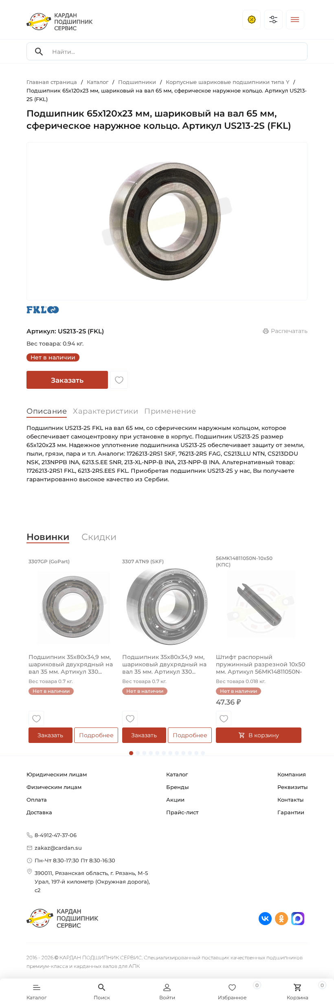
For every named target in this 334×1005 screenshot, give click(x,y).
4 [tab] (151, 753)
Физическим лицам (53, 787)
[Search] (39, 51)
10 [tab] (190, 753)
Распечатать (289, 331)
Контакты (290, 799)
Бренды (177, 787)
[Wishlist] (119, 380)
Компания (291, 774)
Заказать (67, 380)
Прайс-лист (182, 812)
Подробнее (96, 735)
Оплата (36, 799)
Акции (175, 799)
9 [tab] (183, 753)
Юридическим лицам (56, 774)
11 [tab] (196, 753)
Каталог (177, 774)
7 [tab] (170, 753)
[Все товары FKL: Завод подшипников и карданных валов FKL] (42, 309)
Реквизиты (292, 787)
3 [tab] (144, 753)
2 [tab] (138, 753)
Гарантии (290, 812)
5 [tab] (157, 753)
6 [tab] (164, 753)
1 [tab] (131, 753)
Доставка (39, 812)
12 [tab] (203, 753)
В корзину (263, 735)
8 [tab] (177, 753)
